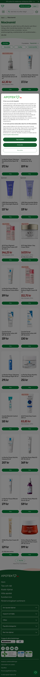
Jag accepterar (20, 139)
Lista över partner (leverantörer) (11, 134)
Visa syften (20, 150)
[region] (20, 124)
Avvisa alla (20, 145)
